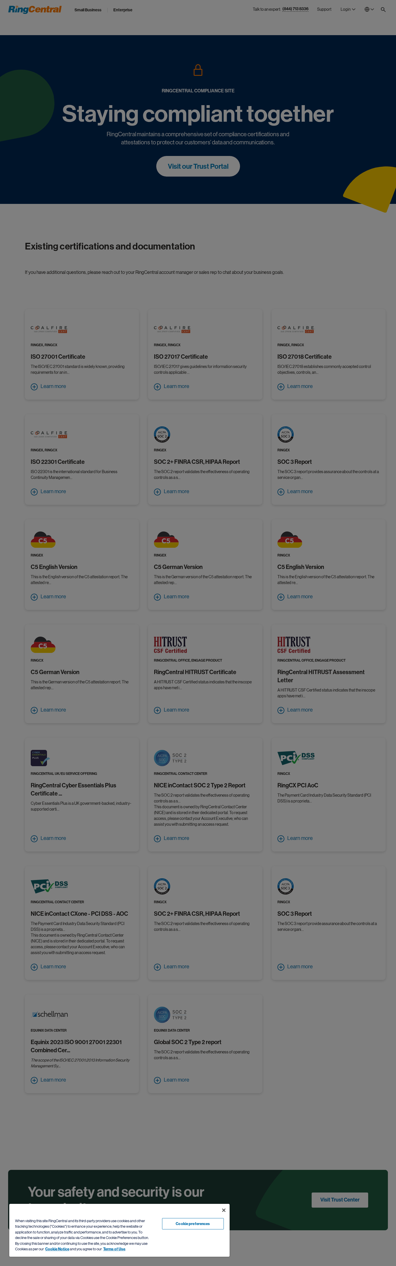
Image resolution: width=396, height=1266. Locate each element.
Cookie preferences (193, 1224)
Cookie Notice (57, 1249)
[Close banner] (224, 1210)
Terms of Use (114, 1249)
